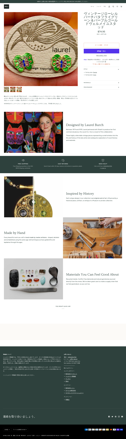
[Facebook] (109, 416)
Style (85, 69)
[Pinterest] (115, 416)
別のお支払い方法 (101, 55)
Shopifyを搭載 (64, 435)
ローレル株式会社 (71, 390)
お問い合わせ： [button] (68, 354)
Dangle (95, 72)
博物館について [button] (7, 354)
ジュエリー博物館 (71, 376)
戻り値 (18, 435)
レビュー (38, 435)
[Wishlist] (117, 6)
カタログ (29, 435)
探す (33, 435)
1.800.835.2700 (72, 357)
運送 (14, 435)
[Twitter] (112, 416)
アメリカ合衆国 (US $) (19, 429)
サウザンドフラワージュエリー (75, 393)
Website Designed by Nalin (50, 435)
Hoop (94, 75)
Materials (87, 82)
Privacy (23, 435)
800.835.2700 (108, 166)
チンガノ (68, 379)
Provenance (88, 87)
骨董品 (67, 399)
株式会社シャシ (70, 388)
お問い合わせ (73, 359)
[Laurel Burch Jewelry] (33, 132)
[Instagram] (119, 416)
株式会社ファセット (71, 374)
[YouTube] (122, 416)
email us (103, 168)
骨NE (67, 381)
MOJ (5, 435)
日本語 (6, 429)
